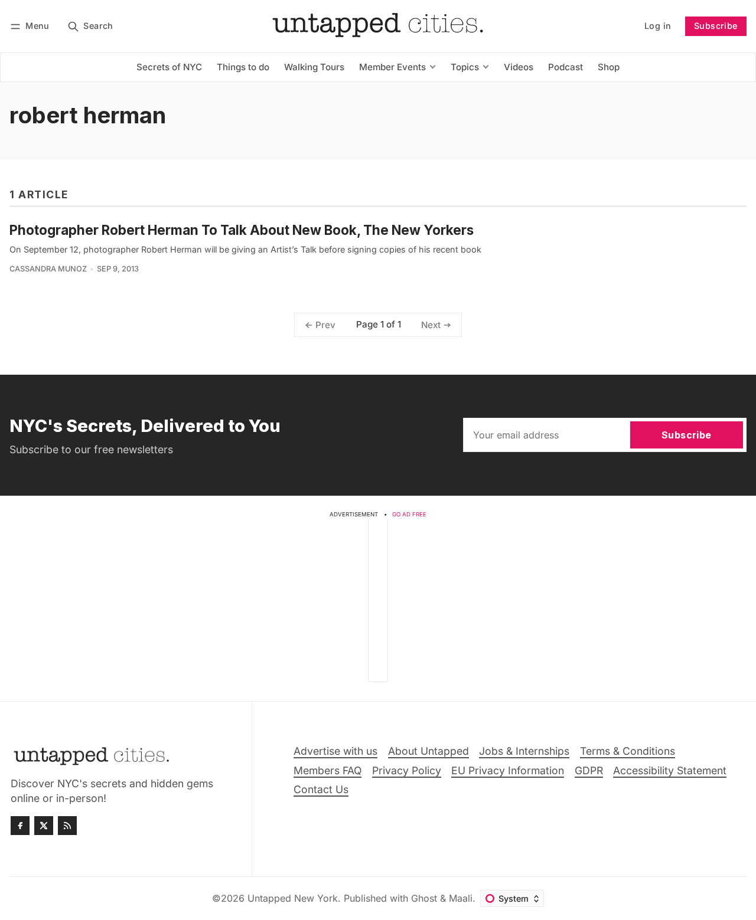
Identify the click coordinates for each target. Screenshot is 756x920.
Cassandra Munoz (48, 268)
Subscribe (716, 26)
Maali (460, 898)
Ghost (424, 898)
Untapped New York (292, 898)
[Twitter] (43, 825)
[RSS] (67, 825)
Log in (657, 26)
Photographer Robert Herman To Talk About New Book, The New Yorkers (241, 230)
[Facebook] (20, 825)
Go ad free (409, 514)
